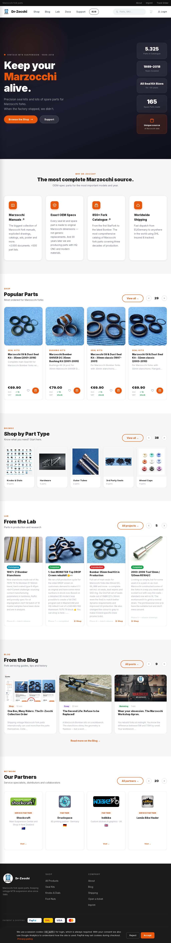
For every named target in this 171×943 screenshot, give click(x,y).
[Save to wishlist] (28, 391)
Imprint (149, 3)
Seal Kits (14, 350)
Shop (37, 11)
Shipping (93, 892)
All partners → (130, 780)
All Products (51, 880)
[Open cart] (151, 11)
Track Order (162, 3)
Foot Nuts (50, 898)
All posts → (132, 664)
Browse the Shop (19, 119)
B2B (94, 11)
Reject (132, 935)
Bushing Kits (57, 350)
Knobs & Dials (52, 892)
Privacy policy (25, 938)
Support (81, 11)
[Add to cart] (35, 391)
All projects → (130, 525)
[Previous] (148, 298)
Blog (47, 11)
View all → (133, 298)
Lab (57, 11)
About (139, 3)
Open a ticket (95, 898)
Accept (147, 935)
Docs (68, 11)
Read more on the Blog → (85, 740)
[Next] (164, 298)
